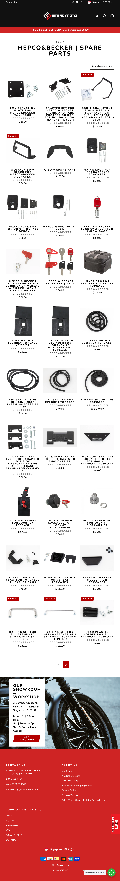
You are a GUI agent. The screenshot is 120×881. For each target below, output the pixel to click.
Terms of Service (70, 795)
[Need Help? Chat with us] (111, 872)
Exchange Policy (70, 780)
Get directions (27, 738)
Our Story (67, 771)
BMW (9, 815)
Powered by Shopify (60, 870)
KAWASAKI (12, 825)
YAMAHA (11, 839)
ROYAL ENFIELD (14, 835)
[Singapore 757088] (60, 713)
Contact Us (11, 2)
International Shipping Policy (77, 785)
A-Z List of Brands (71, 775)
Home (59, 41)
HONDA (10, 820)
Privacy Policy (69, 790)
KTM (8, 830)
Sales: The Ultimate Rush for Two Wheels (83, 800)
